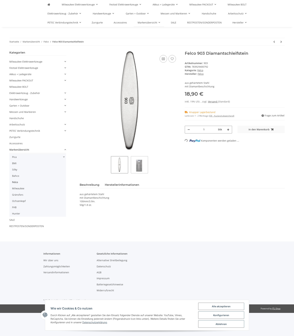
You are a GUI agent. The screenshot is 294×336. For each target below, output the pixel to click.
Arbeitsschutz (17, 124)
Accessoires (16, 143)
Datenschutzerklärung (94, 322)
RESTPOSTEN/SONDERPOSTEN (26, 226)
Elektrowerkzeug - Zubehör (24, 93)
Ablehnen (221, 324)
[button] (37, 61)
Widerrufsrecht (105, 290)
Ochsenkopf (19, 201)
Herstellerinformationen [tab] (122, 184)
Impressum (103, 278)
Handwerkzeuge (18, 99)
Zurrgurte (14, 137)
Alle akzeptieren (221, 306)
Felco (200, 70)
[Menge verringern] (188, 129)
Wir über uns (50, 260)
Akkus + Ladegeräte (20, 74)
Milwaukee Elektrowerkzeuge (25, 61)
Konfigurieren (221, 315)
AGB (99, 272)
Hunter (16, 213)
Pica (14, 157)
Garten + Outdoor (19, 105)
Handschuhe (16, 118)
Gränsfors (17, 194)
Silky (14, 169)
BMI (14, 163)
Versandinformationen (56, 272)
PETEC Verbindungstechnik (24, 130)
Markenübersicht (19, 149)
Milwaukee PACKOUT (21, 80)
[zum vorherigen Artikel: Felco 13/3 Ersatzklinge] (274, 41)
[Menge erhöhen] (228, 129)
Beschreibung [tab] (89, 184)
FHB (14, 207)
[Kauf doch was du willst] (48, 4)
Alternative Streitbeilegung (112, 260)
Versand (213, 101)
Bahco (15, 175)
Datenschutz (104, 266)
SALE (12, 219)
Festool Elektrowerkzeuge (23, 68)
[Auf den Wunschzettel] (172, 59)
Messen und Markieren (22, 112)
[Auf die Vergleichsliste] (163, 59)
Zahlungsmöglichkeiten (56, 266)
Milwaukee (18, 188)
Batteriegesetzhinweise (110, 284)
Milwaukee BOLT (18, 86)
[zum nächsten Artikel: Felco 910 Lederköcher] (281, 41)
